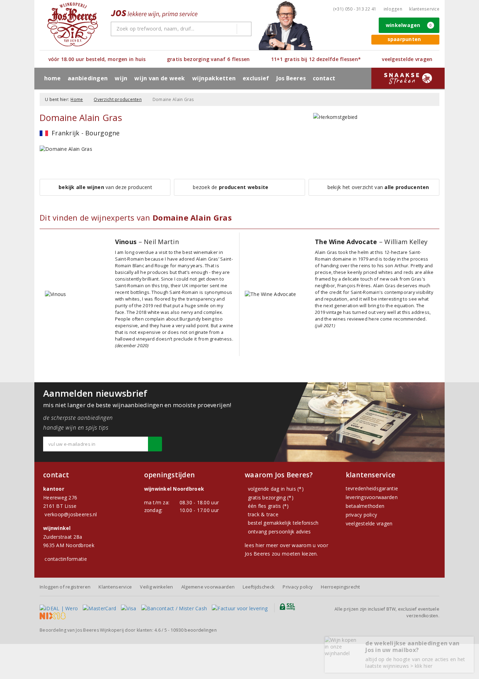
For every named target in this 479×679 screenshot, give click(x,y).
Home (52, 78)
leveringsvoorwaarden (372, 497)
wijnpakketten (214, 78)
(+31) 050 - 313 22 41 (355, 9)
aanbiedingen (88, 78)
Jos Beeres (291, 78)
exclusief (256, 78)
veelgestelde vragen (369, 523)
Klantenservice (424, 9)
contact (324, 78)
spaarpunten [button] (404, 39)
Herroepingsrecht (340, 587)
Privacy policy (298, 587)
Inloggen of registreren (65, 587)
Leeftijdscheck (259, 587)
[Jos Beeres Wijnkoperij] (72, 24)
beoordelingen (194, 630)
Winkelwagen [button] (409, 25)
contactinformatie (66, 559)
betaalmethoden (365, 506)
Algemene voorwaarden (208, 587)
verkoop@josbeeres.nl (71, 514)
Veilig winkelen (156, 587)
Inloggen (393, 9)
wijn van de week (159, 78)
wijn (121, 78)
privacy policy (361, 514)
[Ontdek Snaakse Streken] (408, 78)
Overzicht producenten (118, 99)
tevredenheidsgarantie (372, 488)
